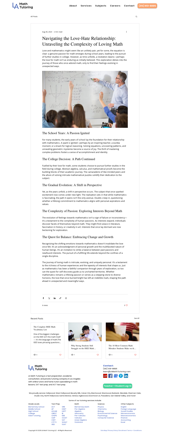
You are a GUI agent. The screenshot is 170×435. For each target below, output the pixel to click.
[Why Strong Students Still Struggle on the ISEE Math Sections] (85, 332)
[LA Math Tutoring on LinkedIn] (126, 376)
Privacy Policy (113, 430)
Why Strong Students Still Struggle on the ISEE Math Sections (82, 347)
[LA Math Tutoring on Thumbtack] (121, 376)
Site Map (104, 430)
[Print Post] (66, 298)
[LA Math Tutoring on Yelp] (105, 376)
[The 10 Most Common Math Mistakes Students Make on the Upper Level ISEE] (122, 332)
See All (136, 318)
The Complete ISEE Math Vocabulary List (44, 328)
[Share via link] (60, 298)
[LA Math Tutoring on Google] (116, 376)
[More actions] (126, 31)
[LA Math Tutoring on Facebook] (110, 376)
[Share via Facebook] (43, 298)
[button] (73, 5)
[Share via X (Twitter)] (49, 298)
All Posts (34, 16)
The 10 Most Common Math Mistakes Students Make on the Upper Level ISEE (122, 347)
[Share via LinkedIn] (55, 298)
